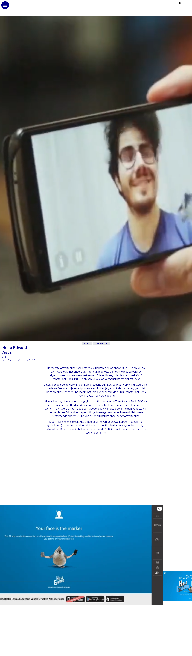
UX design (87, 343)
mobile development (101, 343)
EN (187, 3)
